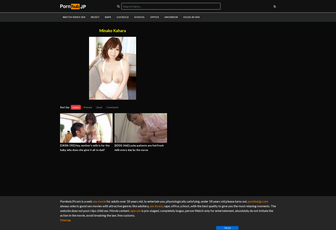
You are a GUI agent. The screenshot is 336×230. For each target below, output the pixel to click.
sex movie (99, 201)
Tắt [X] (227, 228)
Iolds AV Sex (191, 17)
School (139, 17)
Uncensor (171, 17)
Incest (95, 17)
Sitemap (65, 220)
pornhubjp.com (258, 201)
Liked (99, 107)
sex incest (156, 206)
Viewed (87, 107)
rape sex (135, 210)
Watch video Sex (74, 17)
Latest (75, 107)
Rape (108, 17)
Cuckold (123, 17)
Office (154, 17)
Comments (112, 107)
